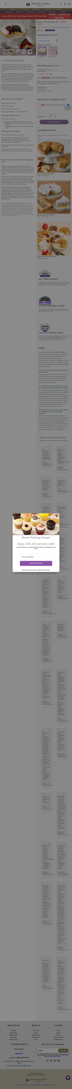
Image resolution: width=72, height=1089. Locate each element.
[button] (36, 563)
